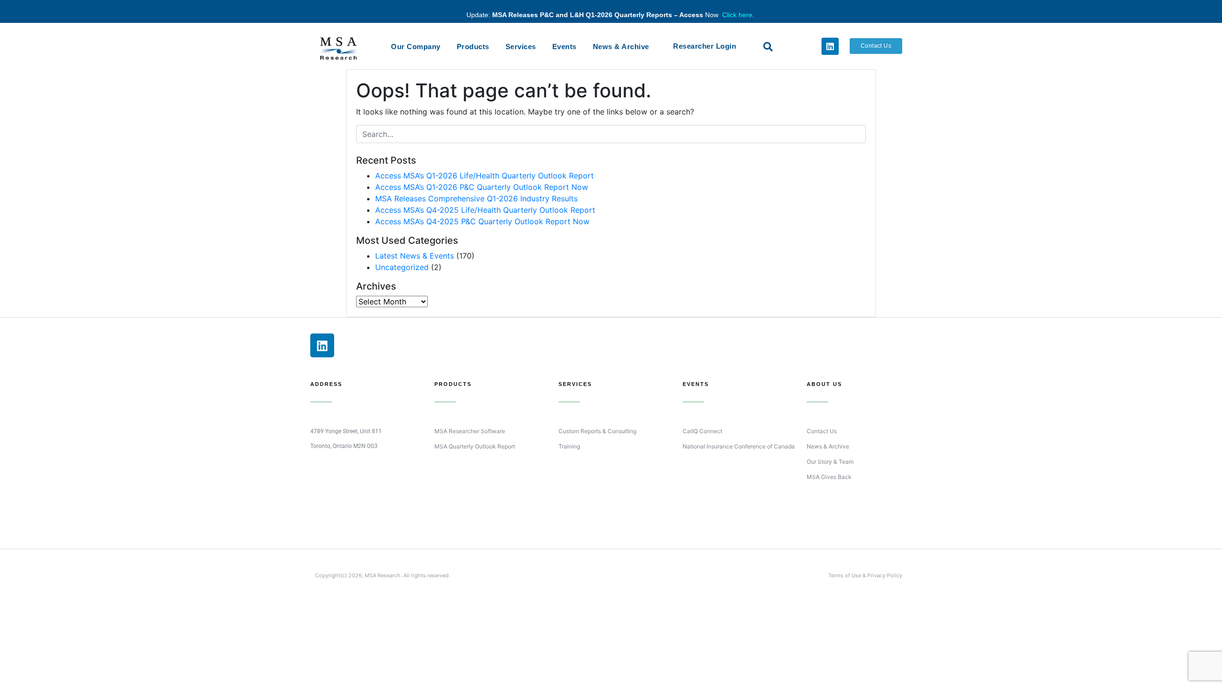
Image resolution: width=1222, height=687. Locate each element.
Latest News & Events (414, 255)
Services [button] (521, 46)
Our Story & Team (830, 461)
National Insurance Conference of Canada (739, 446)
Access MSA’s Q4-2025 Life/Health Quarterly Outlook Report (485, 210)
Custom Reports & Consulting (597, 431)
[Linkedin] (830, 46)
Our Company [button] (416, 46)
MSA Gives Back (829, 476)
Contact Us (822, 431)
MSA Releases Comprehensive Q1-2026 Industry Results (476, 198)
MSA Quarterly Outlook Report (474, 446)
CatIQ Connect (702, 431)
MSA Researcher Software (469, 431)
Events (564, 46)
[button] (768, 46)
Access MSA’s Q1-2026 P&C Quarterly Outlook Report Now (481, 187)
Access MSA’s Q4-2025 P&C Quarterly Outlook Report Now (482, 221)
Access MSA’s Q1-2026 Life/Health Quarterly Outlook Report (484, 175)
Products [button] (473, 46)
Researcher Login (704, 46)
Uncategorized (402, 267)
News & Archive (621, 46)
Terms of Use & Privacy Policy (865, 575)
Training (569, 446)
